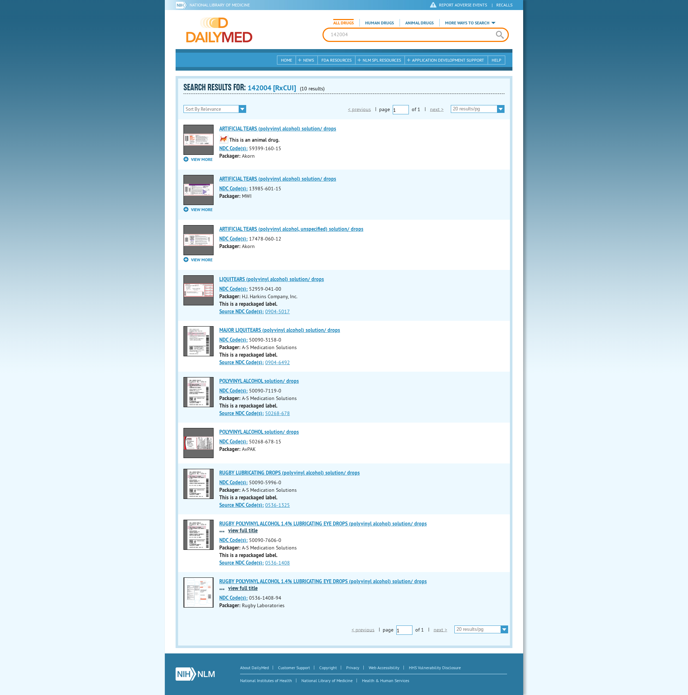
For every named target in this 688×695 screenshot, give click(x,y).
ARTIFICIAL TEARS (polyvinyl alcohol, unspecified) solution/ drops (291, 229)
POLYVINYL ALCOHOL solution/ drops (259, 381)
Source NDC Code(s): (241, 311)
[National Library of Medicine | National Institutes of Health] (195, 674)
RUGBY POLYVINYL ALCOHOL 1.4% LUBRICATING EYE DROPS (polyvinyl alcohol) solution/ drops (323, 523)
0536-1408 (277, 563)
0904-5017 (277, 311)
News (308, 60)
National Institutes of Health (266, 680)
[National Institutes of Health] (183, 5)
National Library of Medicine (220, 5)
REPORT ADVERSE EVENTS (463, 5)
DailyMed (219, 29)
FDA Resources (336, 60)
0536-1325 (277, 505)
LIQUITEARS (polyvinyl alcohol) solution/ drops (271, 279)
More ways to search (467, 23)
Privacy (352, 667)
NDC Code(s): (233, 148)
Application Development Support (448, 60)
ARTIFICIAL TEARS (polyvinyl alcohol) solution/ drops (277, 128)
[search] (500, 35)
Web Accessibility (384, 667)
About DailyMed (254, 667)
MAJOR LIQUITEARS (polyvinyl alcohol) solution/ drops (279, 330)
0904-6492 (277, 362)
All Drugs (343, 23)
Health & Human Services (385, 680)
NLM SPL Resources (382, 60)
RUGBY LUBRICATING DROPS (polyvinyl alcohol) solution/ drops (289, 473)
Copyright (328, 667)
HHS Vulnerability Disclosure (435, 667)
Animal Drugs (419, 23)
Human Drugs (379, 23)
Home (286, 60)
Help (496, 60)
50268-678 (277, 413)
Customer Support (294, 667)
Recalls (504, 5)
